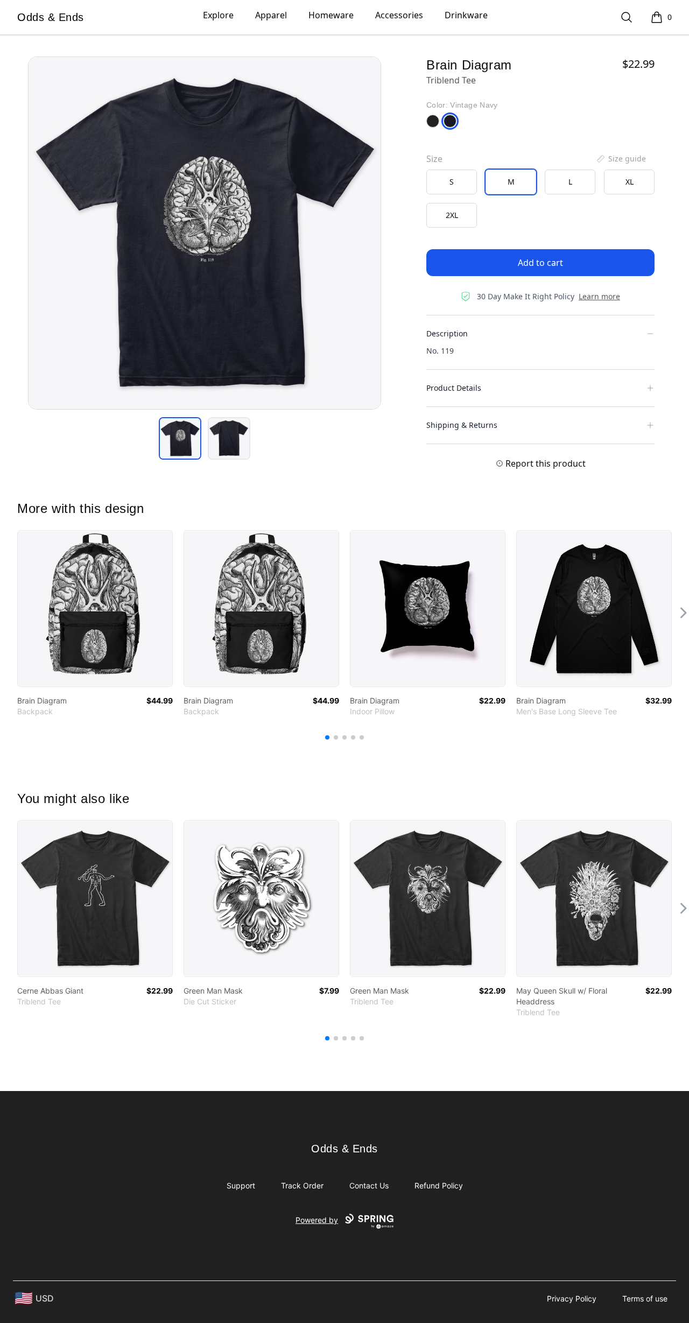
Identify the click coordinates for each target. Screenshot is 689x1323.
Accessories (399, 15)
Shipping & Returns (461, 425)
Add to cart (540, 263)
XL (629, 182)
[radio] (451, 182)
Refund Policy (438, 1185)
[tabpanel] (204, 233)
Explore (218, 15)
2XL (452, 215)
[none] (620, 158)
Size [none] (434, 159)
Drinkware (466, 15)
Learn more (599, 296)
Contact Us (369, 1185)
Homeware (331, 15)
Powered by (317, 1220)
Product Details (453, 388)
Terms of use (644, 1298)
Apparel (271, 15)
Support (241, 1185)
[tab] (180, 438)
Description (447, 333)
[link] (95, 608)
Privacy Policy (571, 1298)
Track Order (302, 1185)
